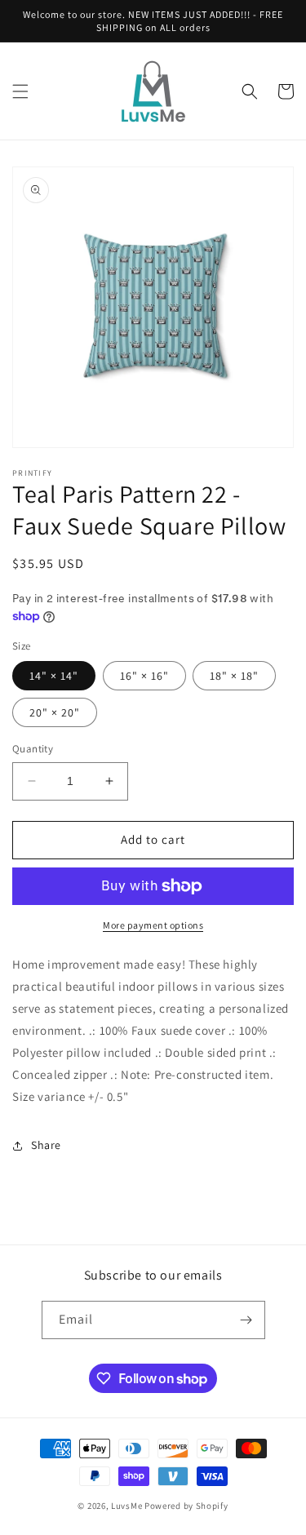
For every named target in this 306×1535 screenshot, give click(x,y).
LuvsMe (126, 1505)
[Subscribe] (246, 1320)
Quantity (32, 749)
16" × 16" (144, 675)
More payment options (153, 925)
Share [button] (46, 1145)
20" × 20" (54, 712)
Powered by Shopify (186, 1505)
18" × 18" (234, 675)
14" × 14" (53, 675)
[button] (20, 91)
